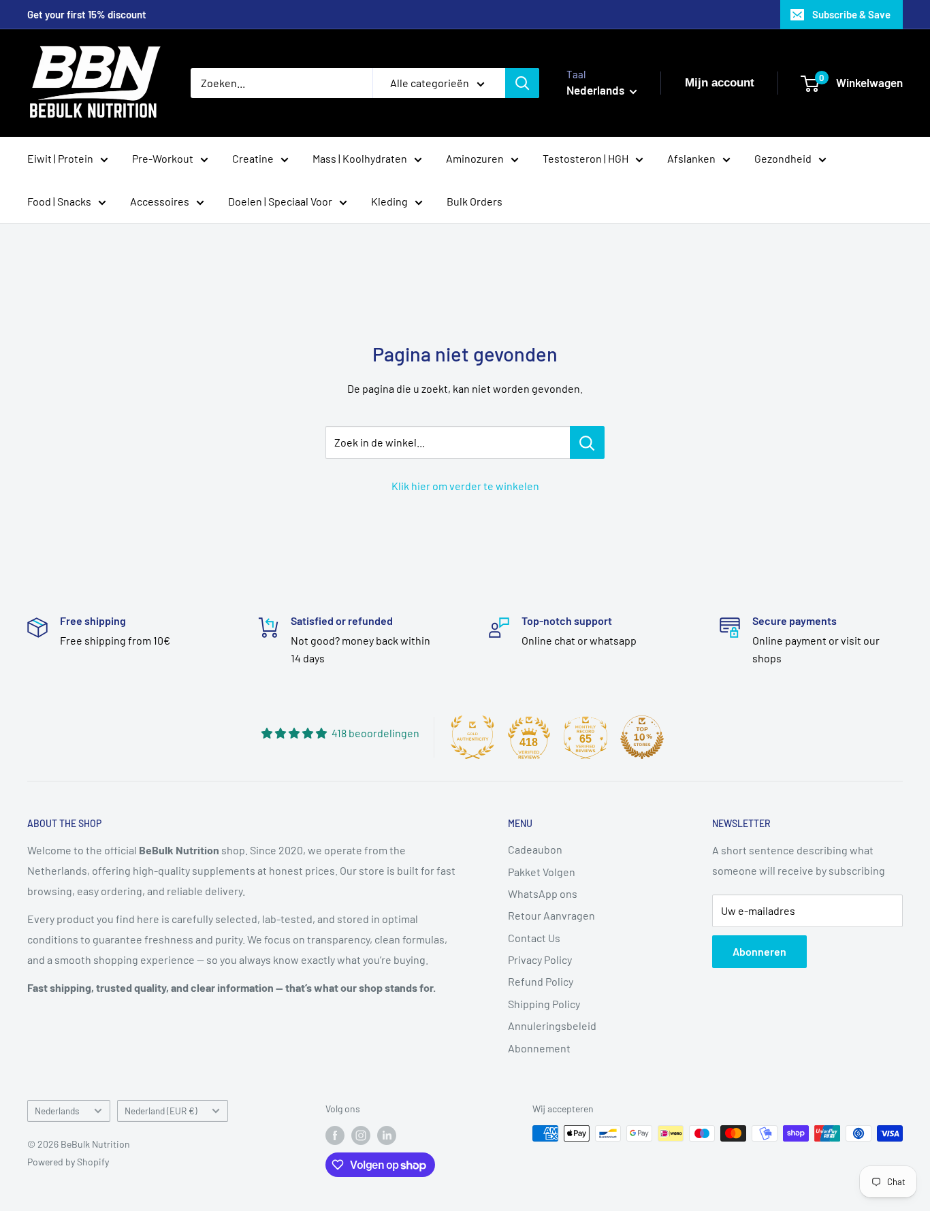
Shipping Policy (544, 1003)
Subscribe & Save (851, 14)
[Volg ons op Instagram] (360, 1134)
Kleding (389, 201)
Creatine (253, 158)
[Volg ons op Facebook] (334, 1134)
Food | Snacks (59, 201)
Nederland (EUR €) (161, 1110)
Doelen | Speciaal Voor (280, 201)
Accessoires (159, 201)
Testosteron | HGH (585, 158)
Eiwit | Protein (60, 158)
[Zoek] (522, 83)
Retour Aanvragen (551, 915)
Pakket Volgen (541, 871)
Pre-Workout (162, 158)
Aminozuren (475, 158)
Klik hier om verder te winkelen (465, 485)
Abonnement (539, 1048)
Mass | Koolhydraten (359, 158)
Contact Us (534, 937)
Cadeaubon (535, 849)
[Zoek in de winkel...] (587, 442)
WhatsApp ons (542, 893)
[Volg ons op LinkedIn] (386, 1134)
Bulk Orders (474, 201)
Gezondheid (783, 158)
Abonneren (759, 951)
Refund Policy (540, 981)
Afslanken (691, 158)
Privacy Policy (540, 959)
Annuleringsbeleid (552, 1025)
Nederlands (57, 1110)
